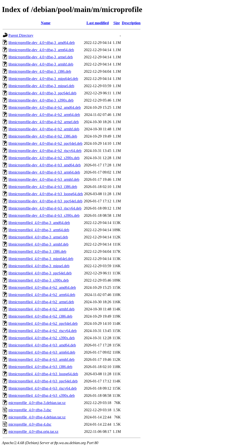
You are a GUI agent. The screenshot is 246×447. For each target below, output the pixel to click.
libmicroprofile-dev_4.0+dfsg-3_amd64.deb (41, 43)
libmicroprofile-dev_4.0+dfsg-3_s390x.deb (41, 100)
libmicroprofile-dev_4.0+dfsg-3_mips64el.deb (43, 79)
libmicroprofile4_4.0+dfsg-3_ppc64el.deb (40, 273)
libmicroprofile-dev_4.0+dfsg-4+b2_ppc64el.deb (45, 143)
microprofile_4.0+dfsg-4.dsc (29, 424)
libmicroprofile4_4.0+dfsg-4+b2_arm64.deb (41, 295)
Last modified (97, 23)
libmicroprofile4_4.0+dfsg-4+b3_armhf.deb (41, 359)
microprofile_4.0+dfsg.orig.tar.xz (33, 431)
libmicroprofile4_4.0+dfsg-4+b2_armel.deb (41, 302)
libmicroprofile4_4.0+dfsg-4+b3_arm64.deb (41, 352)
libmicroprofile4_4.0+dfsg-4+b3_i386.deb (40, 367)
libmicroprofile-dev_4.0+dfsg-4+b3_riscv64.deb (44, 208)
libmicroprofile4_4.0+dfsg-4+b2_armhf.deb (41, 309)
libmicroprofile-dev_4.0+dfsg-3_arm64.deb (41, 50)
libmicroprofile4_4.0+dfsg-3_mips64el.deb (40, 259)
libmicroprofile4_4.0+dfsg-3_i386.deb (37, 251)
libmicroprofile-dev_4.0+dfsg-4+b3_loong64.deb (45, 194)
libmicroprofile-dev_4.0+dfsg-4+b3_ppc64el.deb (45, 201)
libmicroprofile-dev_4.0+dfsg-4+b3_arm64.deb (44, 172)
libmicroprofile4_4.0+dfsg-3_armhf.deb (38, 244)
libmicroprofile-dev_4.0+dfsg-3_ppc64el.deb (42, 93)
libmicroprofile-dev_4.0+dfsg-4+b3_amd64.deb (44, 165)
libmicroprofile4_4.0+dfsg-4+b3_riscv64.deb (42, 388)
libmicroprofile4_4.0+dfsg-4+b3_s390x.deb (41, 395)
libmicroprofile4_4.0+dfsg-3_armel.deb (38, 237)
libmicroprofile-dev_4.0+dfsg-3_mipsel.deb (41, 86)
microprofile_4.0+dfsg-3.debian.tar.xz (37, 403)
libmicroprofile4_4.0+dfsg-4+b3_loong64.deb (43, 374)
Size (116, 23)
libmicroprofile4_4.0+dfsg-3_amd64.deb (39, 223)
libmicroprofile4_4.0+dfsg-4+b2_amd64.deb (42, 287)
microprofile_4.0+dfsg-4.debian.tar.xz (37, 417)
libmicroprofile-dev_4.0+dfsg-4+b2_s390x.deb (44, 158)
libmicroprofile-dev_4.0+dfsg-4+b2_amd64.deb (44, 107)
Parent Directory (20, 35)
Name (45, 23)
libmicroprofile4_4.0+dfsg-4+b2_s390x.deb (41, 338)
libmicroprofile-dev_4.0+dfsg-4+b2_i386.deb (42, 136)
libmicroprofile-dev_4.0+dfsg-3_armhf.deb (40, 64)
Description (131, 23)
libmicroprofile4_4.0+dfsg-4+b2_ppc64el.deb (43, 323)
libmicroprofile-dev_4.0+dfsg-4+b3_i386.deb (42, 187)
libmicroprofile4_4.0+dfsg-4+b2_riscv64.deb (42, 331)
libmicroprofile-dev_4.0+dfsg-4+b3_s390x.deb (44, 215)
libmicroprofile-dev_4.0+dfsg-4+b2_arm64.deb (44, 115)
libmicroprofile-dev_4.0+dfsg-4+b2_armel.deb (43, 122)
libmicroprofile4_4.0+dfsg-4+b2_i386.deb (40, 316)
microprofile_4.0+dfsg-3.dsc (29, 410)
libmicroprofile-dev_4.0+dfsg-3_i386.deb (39, 71)
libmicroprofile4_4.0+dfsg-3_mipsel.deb (38, 266)
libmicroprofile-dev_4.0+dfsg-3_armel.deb (40, 57)
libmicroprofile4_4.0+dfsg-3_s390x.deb (38, 280)
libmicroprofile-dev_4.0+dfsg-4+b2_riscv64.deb (44, 151)
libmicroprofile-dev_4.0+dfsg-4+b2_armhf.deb (43, 129)
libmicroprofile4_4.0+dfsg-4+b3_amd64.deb (42, 345)
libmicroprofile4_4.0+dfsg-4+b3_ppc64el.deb (43, 381)
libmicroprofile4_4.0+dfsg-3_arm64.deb (38, 230)
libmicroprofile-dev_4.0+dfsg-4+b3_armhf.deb (43, 179)
